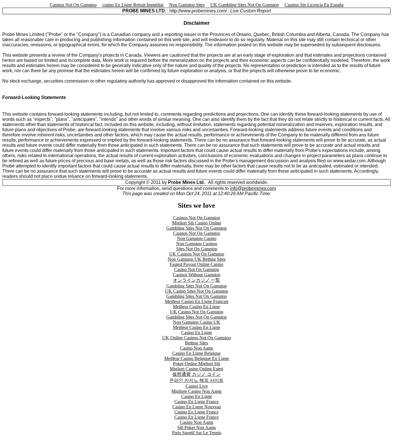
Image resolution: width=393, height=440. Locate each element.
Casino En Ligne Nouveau (196, 406)
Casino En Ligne (196, 332)
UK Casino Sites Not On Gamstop (196, 291)
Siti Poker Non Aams (196, 427)
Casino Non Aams (196, 348)
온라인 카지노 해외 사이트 (196, 380)
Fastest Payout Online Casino (196, 264)
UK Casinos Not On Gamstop (196, 254)
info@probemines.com (253, 188)
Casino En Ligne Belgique (196, 353)
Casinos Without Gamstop (196, 274)
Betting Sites (196, 342)
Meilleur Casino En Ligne (196, 306)
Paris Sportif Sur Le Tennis (196, 432)
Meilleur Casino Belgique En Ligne (196, 358)
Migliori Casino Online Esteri (196, 368)
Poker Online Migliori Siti (196, 363)
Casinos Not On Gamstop (73, 4)
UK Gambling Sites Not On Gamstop (244, 4)
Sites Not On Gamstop (196, 248)
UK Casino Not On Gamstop (196, 311)
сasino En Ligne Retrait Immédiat (132, 4)
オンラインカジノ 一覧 (196, 280)
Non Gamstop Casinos (196, 243)
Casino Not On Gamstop (196, 269)
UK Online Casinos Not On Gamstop (196, 337)
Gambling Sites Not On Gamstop (196, 228)
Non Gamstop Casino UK (196, 322)
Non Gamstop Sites (187, 4)
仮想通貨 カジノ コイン (196, 374)
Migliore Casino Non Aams (196, 391)
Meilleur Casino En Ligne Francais (196, 301)
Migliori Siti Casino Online (196, 222)
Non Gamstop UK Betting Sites (197, 259)
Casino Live (197, 386)
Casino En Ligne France (196, 401)
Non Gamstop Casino (196, 238)
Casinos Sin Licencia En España (314, 4)
